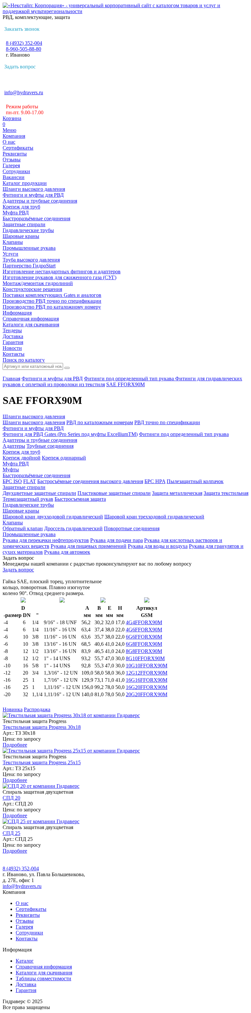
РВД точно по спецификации (167, 422)
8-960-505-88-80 (23, 49)
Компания (14, 136)
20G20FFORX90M (146, 694)
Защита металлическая (177, 493)
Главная (11, 378)
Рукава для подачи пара (116, 540)
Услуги (10, 254)
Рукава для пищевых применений (88, 546)
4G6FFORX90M (144, 629)
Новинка (13, 709)
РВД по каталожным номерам (99, 422)
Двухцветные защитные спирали (39, 493)
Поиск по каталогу (24, 360)
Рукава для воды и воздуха (158, 546)
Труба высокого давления (31, 259)
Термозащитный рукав (28, 499)
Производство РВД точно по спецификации (52, 301)
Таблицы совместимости (43, 978)
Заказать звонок (22, 29)
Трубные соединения (50, 446)
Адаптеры (14, 446)
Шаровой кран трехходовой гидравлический (154, 516)
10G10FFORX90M (146, 665)
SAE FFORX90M (125, 384)
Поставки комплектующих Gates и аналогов (52, 295)
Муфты (11, 469)
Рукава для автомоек (67, 552)
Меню (9, 130)
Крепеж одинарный (64, 458)
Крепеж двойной (22, 458)
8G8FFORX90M (144, 651)
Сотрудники (16, 171)
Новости (12, 348)
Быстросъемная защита (80, 499)
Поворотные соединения (131, 528)
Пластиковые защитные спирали (114, 493)
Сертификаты (18, 148)
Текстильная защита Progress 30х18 (42, 727)
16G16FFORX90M (146, 680)
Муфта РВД (16, 212)
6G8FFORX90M (144, 644)
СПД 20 (11, 798)
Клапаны (13, 242)
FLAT (29, 481)
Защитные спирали (24, 224)
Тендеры (12, 330)
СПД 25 (11, 833)
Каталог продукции (25, 183)
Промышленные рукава (29, 248)
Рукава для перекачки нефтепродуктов (46, 540)
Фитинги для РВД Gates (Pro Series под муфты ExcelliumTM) (70, 434)
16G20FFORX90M (146, 687)
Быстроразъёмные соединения (36, 218)
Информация (17, 313)
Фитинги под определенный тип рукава (129, 378)
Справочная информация (31, 318)
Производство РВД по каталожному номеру (52, 307)
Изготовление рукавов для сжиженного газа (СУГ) (59, 277)
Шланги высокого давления (34, 189)
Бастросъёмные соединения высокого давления (90, 481)
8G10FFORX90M (145, 658)
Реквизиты (15, 153)
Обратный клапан (23, 528)
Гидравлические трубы (28, 230)
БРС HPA (154, 481)
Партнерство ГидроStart (29, 265)
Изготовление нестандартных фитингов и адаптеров (62, 271)
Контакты (14, 354)
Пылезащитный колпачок (195, 481)
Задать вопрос (20, 66)
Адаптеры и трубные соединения (40, 201)
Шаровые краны (21, 236)
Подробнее (15, 745)
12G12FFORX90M (146, 673)
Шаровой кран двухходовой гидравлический (53, 516)
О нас (9, 142)
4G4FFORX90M (144, 622)
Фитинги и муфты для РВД (33, 195)
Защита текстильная (226, 493)
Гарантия (13, 342)
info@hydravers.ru (23, 92)
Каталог (25, 961)
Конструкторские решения (32, 289)
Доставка (13, 336)
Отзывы (12, 159)
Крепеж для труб (21, 206)
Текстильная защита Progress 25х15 (42, 762)
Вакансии (14, 177)
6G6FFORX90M (144, 637)
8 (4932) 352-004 (24, 43)
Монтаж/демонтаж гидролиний (38, 283)
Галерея (11, 165)
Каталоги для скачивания (31, 324)
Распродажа (37, 709)
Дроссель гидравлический (73, 528)
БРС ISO (12, 481)
